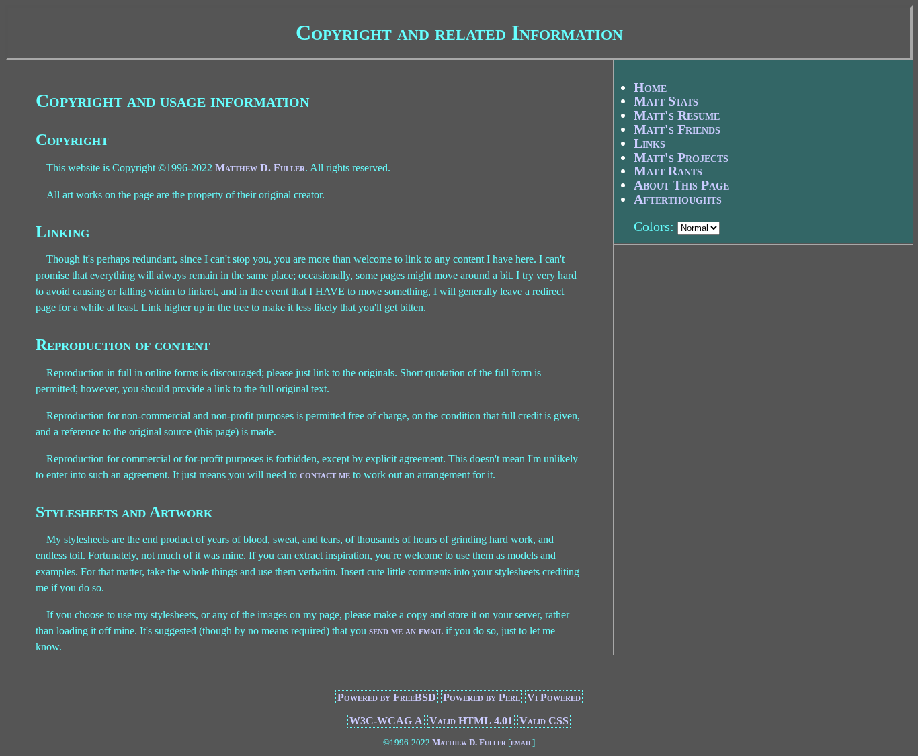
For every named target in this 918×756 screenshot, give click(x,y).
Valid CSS (544, 720)
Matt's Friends (677, 129)
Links (649, 143)
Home (650, 87)
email (521, 742)
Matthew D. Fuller (260, 167)
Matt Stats (666, 100)
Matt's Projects (681, 157)
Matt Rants (668, 170)
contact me (325, 474)
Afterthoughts (678, 199)
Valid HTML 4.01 (471, 720)
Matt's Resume (677, 115)
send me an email (406, 630)
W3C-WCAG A (386, 720)
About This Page (681, 184)
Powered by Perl (481, 697)
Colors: (654, 226)
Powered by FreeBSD (386, 697)
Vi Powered (554, 697)
